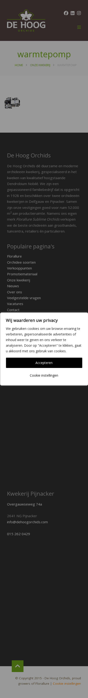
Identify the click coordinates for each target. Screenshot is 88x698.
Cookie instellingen (44, 375)
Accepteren (44, 362)
